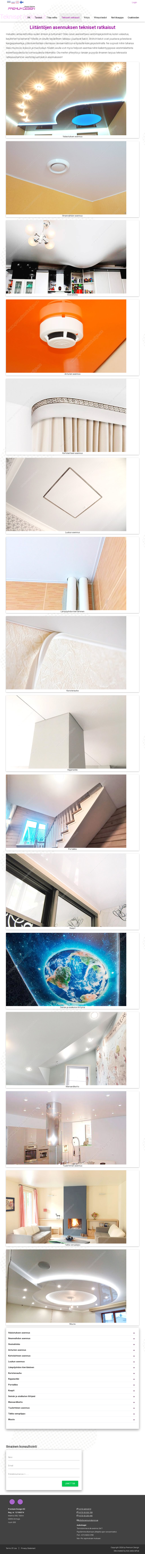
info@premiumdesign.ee (88, 1520)
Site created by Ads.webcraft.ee (126, 1551)
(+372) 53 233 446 (85, 1515)
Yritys (87, 17)
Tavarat (38, 17)
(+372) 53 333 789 (85, 1512)
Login (134, 2)
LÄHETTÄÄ (70, 1483)
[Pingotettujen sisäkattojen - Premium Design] (21, 7)
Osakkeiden (133, 17)
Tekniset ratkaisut (70, 17)
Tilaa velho (51, 17)
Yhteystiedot (100, 17)
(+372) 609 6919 (84, 1509)
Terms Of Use (11, 1548)
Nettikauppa (117, 17)
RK (28, 17)
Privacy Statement (28, 1548)
